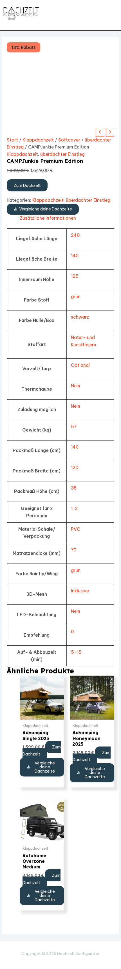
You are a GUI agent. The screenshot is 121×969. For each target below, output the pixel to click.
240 (75, 235)
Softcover (69, 140)
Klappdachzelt (38, 140)
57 (74, 426)
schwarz (80, 317)
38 (74, 488)
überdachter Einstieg (62, 154)
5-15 (76, 652)
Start (12, 140)
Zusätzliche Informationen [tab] (48, 218)
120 (74, 467)
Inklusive (80, 591)
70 (73, 550)
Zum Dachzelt (27, 185)
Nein (75, 385)
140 (75, 255)
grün (75, 296)
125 (75, 276)
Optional (80, 365)
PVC (75, 529)
